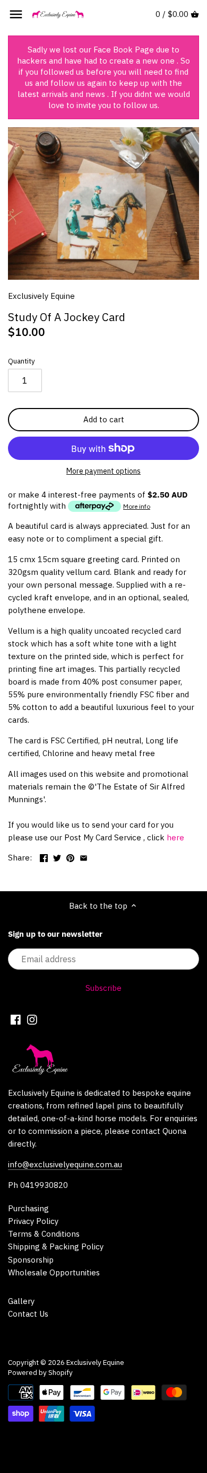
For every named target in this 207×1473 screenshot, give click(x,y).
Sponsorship (31, 1260)
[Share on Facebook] (44, 856)
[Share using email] (84, 856)
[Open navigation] (16, 14)
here (175, 837)
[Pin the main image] (70, 856)
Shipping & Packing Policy (56, 1246)
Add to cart (103, 419)
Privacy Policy (33, 1221)
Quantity (21, 361)
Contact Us (28, 1314)
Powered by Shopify (40, 1372)
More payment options (103, 471)
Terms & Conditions (44, 1234)
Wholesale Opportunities (54, 1272)
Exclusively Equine (41, 296)
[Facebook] (16, 1019)
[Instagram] (32, 1019)
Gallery (21, 1301)
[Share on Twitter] (57, 856)
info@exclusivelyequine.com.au (65, 1164)
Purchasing (28, 1208)
